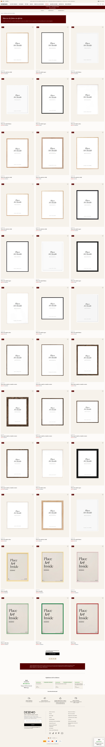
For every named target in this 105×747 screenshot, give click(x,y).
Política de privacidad (35, 727)
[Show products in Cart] (103, 4)
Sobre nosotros (52, 711)
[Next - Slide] (84, 685)
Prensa (50, 713)
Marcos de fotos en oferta (10, 13)
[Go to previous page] (50, 659)
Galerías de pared (53, 4)
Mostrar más (52, 653)
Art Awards (51, 728)
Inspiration (61, 4)
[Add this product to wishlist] (32, 27)
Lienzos (31, 4)
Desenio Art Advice (71, 711)
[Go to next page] (55, 659)
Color (42, 10)
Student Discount (52, 723)
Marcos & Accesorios (39, 4)
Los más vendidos (13, 4)
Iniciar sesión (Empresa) (53, 730)
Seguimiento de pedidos (72, 715)
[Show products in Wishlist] (100, 4)
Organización (60, 10)
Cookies (69, 719)
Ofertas (47, 4)
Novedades (21, 4)
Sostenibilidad (51, 719)
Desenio (2, 13)
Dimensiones (50, 10)
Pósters (26, 4)
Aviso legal (51, 715)
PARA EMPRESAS (68, 4)
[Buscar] (98, 4)
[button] (99, 742)
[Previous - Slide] (34, 685)
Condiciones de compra (72, 717)
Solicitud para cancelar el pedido (73, 723)
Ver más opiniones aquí (52, 691)
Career (50, 717)
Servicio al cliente (71, 713)
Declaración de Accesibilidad (54, 721)
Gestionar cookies (71, 725)
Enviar (32, 724)
